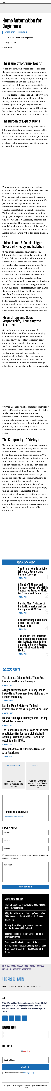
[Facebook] (4, 53)
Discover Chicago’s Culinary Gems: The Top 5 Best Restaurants (32, 622)
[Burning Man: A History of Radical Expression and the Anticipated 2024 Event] (9, 608)
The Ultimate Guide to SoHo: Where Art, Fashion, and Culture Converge (32, 571)
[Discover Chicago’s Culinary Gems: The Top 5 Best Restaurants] (9, 624)
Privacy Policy (28, 1073)
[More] (26, 53)
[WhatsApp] (21, 53)
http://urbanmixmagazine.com (14, 816)
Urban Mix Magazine (24, 38)
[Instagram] (11, 1018)
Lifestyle (22, 32)
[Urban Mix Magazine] (4, 37)
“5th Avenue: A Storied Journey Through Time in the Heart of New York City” (37, 784)
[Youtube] (24, 1018)
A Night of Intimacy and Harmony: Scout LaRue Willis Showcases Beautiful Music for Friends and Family (33, 589)
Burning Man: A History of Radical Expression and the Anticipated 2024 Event (32, 606)
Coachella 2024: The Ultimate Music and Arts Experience (13, 783)
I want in (24, 1067)
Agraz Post (23, 578)
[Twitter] (10, 53)
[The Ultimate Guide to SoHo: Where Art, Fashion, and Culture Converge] (9, 573)
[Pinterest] (15, 53)
